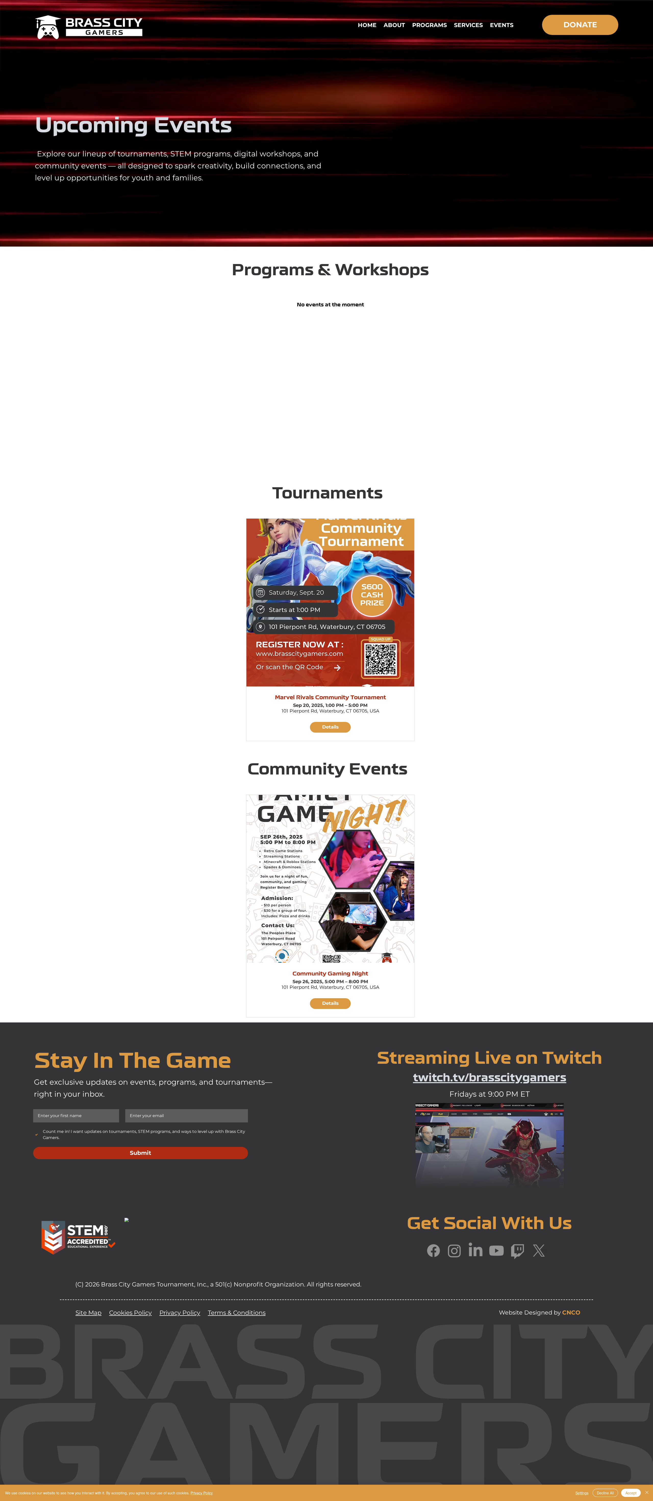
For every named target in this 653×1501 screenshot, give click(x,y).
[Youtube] (496, 1250)
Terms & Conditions (237, 1312)
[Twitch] (517, 1250)
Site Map (89, 1312)
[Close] (647, 1493)
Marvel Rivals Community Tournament (330, 698)
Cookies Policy (130, 1312)
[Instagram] (454, 1250)
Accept (630, 1492)
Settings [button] (581, 1492)
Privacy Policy (179, 1312)
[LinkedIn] (475, 1250)
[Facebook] (433, 1250)
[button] (394, 25)
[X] (538, 1250)
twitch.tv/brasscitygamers (489, 1078)
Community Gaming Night (330, 974)
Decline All (605, 1492)
